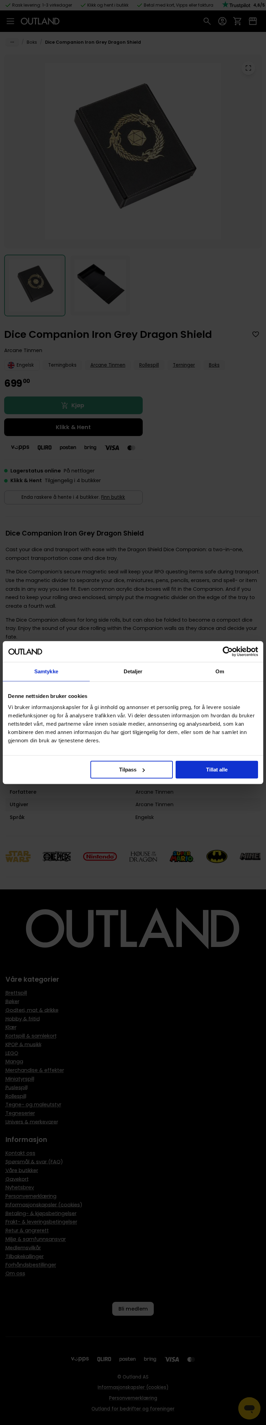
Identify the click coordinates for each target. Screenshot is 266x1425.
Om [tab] (219, 671)
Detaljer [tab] (133, 671)
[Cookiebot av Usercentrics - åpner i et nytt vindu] (227, 651)
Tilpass (127, 770)
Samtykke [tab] (46, 671)
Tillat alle (217, 770)
